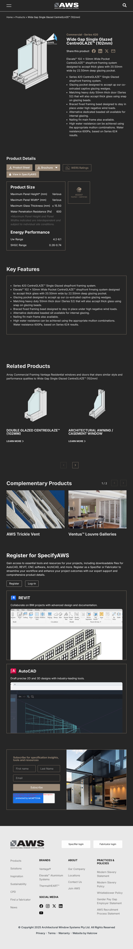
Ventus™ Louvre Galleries (92, 534)
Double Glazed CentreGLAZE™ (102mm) (33, 432)
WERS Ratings (80, 167)
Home (9, 17)
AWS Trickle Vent (23, 534)
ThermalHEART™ (49, 885)
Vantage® (45, 869)
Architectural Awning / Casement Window (90, 432)
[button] (63, 465)
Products (20, 17)
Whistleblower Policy (110, 892)
